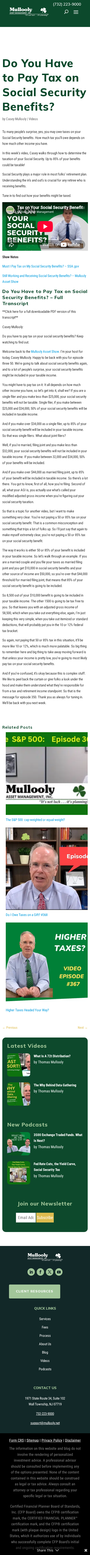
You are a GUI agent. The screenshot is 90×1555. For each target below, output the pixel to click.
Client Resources (34, 1291)
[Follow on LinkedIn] (31, 1272)
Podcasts (45, 1369)
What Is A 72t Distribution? (52, 1056)
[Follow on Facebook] (40, 1272)
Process (45, 1336)
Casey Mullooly (16, 119)
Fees (45, 1327)
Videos (33, 119)
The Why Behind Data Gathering (55, 1085)
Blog (45, 1352)
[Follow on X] (49, 1272)
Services (45, 1319)
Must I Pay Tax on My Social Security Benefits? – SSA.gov (40, 266)
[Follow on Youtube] (59, 1272)
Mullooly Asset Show (45, 351)
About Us (45, 1344)
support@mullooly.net (45, 1423)
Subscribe (45, 1217)
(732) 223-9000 (67, 4)
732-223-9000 (45, 1414)
